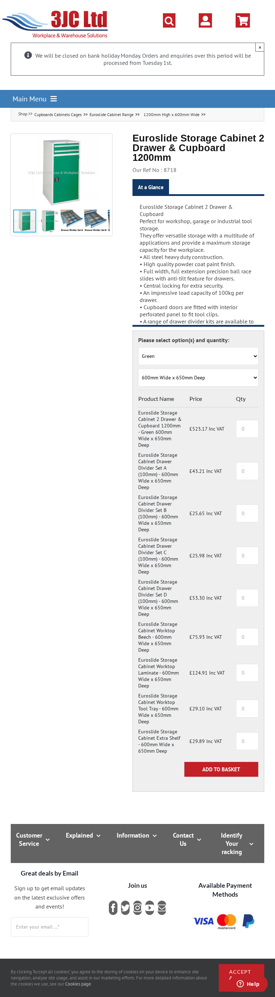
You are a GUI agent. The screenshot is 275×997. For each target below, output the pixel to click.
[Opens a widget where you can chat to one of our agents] (248, 984)
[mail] (162, 908)
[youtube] (149, 908)
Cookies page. (78, 984)
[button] (169, 20)
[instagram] (137, 908)
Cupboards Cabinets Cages (58, 114)
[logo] (55, 9)
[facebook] (113, 908)
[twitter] (125, 908)
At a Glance (151, 187)
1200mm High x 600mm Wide (171, 114)
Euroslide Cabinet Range (112, 114)
